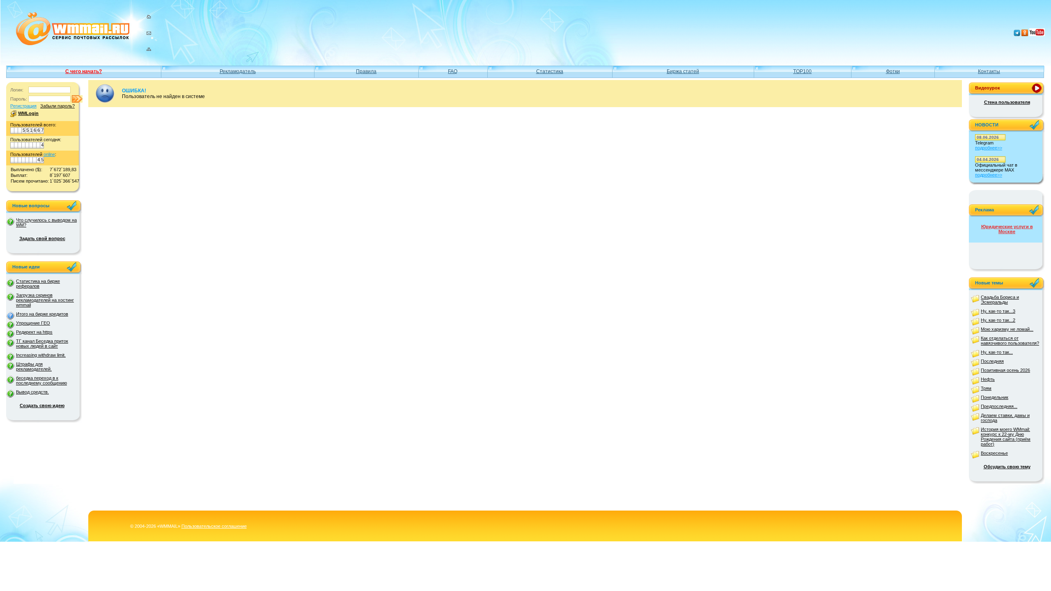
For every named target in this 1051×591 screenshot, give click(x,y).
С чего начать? (83, 71)
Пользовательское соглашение (214, 526)
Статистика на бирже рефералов (38, 284)
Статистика (549, 71)
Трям (986, 388)
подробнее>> (988, 147)
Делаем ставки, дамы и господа (1005, 418)
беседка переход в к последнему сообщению (41, 380)
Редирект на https (34, 332)
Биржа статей (683, 71)
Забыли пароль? (57, 105)
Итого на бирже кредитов (42, 314)
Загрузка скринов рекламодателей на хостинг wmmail (45, 300)
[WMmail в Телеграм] (1017, 34)
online (49, 154)
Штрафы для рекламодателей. (34, 366)
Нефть (988, 379)
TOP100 (802, 71)
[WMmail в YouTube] (1037, 34)
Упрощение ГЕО (33, 323)
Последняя (992, 361)
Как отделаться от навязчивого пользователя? (1010, 341)
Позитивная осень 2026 (1005, 370)
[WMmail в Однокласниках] (1024, 34)
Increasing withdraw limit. (41, 355)
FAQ (452, 71)
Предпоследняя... (999, 406)
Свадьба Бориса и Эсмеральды (1000, 300)
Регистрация (23, 105)
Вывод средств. (32, 391)
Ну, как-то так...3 (998, 311)
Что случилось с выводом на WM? (46, 222)
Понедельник (994, 397)
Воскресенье (994, 453)
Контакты (989, 71)
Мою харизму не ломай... (1007, 329)
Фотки (893, 71)
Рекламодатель (238, 71)
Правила (366, 71)
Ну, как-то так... (997, 352)
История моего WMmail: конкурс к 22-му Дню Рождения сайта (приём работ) (1005, 437)
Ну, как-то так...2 (998, 320)
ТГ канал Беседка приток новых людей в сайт (42, 343)
